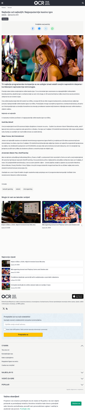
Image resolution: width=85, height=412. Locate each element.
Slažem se (76, 403)
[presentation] (81, 225)
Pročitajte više (25, 409)
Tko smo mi (5, 350)
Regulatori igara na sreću (10, 361)
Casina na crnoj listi (8, 365)
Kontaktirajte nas (7, 354)
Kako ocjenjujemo (7, 358)
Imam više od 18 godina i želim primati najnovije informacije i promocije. (26, 329)
